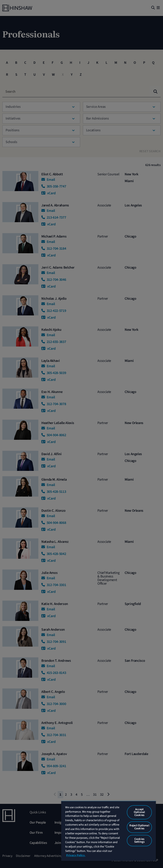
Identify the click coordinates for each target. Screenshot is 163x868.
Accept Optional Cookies (139, 812)
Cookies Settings (139, 840)
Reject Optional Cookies (139, 827)
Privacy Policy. (75, 855)
